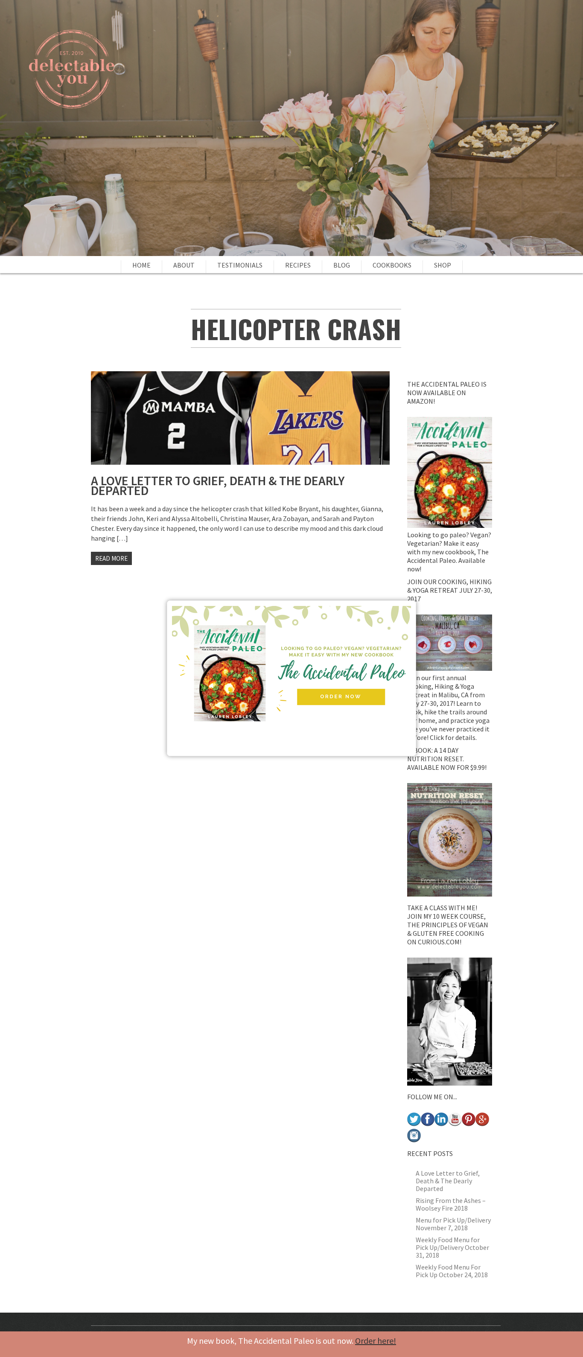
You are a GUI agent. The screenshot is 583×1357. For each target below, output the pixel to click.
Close (414, 602)
